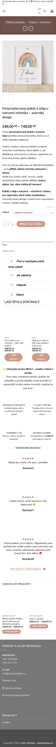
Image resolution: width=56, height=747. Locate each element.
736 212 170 (9, 662)
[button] (4, 11)
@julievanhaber (13, 688)
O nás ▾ (6, 722)
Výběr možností (13, 357)
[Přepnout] (11, 261)
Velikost (5, 212)
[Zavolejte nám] (39, 13)
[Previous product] (31, 28)
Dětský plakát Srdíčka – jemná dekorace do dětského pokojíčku (13, 621)
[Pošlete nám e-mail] (39, 9)
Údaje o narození (39, 22)
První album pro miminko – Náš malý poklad (14, 343)
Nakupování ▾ (9, 715)
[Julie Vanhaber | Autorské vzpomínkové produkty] (22, 11)
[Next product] (25, 28)
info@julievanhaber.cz (14, 673)
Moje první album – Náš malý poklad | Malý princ (41, 343)
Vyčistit (50, 207)
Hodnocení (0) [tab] (8, 251)
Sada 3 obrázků (36, 619)
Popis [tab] (4, 245)
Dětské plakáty (15, 22)
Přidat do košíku (31, 224)
